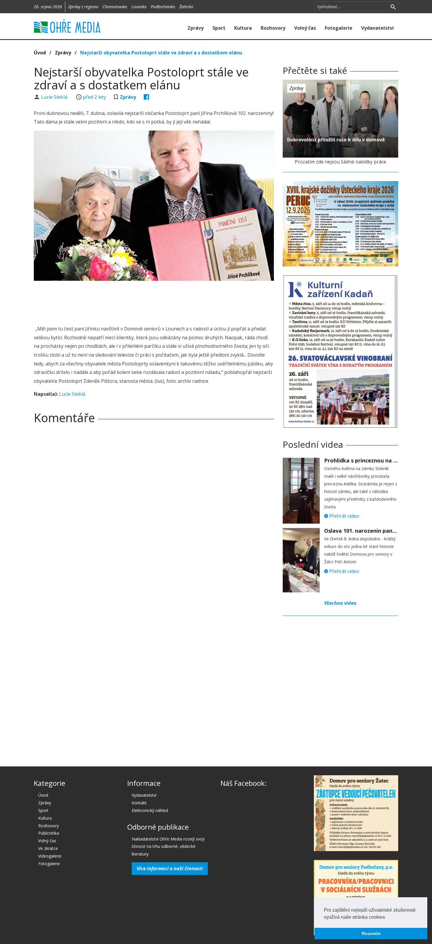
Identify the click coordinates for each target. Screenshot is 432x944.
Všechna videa (340, 603)
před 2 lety (94, 97)
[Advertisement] (154, 301)
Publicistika (48, 833)
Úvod (40, 52)
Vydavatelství (377, 28)
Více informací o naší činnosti (170, 868)
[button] (387, 917)
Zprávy (195, 28)
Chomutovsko (115, 6)
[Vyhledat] (393, 6)
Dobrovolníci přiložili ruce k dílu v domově (336, 139)
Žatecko (186, 6)
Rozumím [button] (371, 933)
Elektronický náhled (150, 810)
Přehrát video (343, 516)
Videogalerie (49, 856)
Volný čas (305, 28)
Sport (218, 28)
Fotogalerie (338, 28)
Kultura (243, 28)
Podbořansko (163, 6)
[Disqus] (154, 510)
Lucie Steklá (54, 97)
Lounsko (139, 6)
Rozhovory (273, 28)
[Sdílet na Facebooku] (146, 97)
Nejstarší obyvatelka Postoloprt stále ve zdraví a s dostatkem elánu (161, 52)
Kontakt (139, 803)
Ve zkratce (48, 848)
